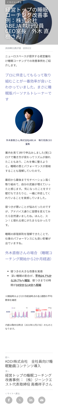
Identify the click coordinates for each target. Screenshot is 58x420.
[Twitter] (19, 400)
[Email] (41, 400)
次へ (7, 371)
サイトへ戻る (15, 2)
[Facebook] (8, 400)
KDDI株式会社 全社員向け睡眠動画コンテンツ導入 (29, 363)
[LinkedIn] (30, 400)
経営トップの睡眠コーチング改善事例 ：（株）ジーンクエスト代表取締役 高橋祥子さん (28, 379)
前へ (7, 357)
